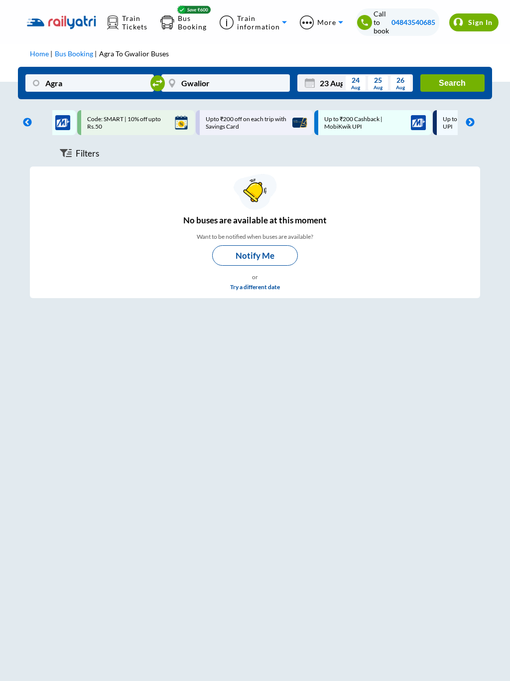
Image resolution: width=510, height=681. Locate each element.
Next (467, 123)
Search (452, 83)
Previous (24, 123)
